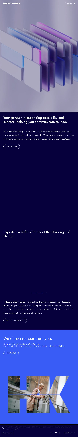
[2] (39, 292)
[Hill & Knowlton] (11, 3)
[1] (33, 292)
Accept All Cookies (55, 432)
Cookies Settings (7, 432)
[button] (70, 3)
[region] (39, 430)
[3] (44, 292)
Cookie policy (24, 429)
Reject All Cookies (69, 432)
